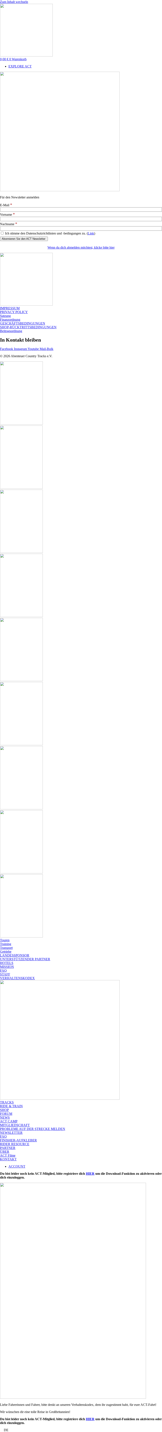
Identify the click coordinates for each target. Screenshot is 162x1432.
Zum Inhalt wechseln (14, 2)
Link (91, 233)
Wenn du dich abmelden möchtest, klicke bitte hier (81, 247)
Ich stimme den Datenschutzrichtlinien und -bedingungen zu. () (49, 233)
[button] (81, 1430)
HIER (90, 1173)
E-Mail (6, 205)
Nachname (8, 224)
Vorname (7, 214)
